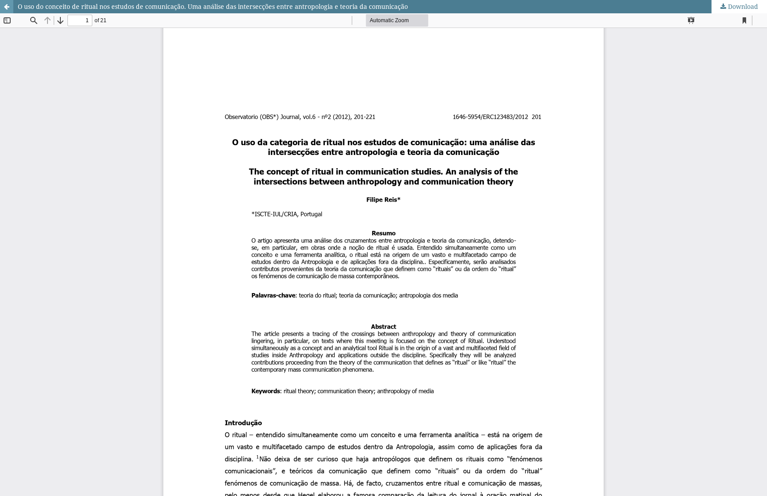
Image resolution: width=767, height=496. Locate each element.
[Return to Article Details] (6, 6)
